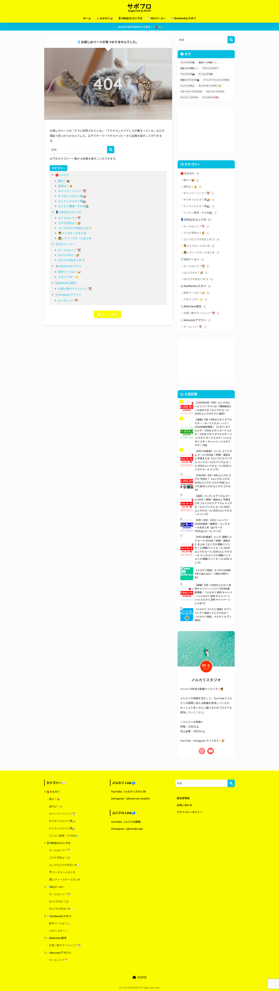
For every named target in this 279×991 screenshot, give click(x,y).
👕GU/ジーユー (156, 18)
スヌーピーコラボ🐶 (215, 91)
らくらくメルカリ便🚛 (72, 201)
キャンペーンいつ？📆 (72, 191)
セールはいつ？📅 (69, 218)
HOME (141, 977)
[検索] (110, 149)
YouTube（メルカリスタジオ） (129, 791)
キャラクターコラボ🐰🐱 (210, 85)
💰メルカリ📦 (104, 18)
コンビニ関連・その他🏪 (73, 206)
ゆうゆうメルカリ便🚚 (72, 196)
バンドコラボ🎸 (188, 85)
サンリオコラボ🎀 (210, 97)
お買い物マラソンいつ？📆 (75, 289)
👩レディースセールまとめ (74, 238)
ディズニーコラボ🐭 (189, 97)
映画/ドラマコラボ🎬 (190, 79)
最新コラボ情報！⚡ (189, 68)
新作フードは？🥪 (69, 272)
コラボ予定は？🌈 (69, 223)
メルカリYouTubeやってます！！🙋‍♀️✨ (139, 26)
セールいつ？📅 (68, 300)
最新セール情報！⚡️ (208, 62)
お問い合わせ (184, 805)
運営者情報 (183, 798)
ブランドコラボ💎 (210, 68)
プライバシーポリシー (189, 812)
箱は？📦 (64, 181)
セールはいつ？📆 (69, 250)
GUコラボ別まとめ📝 (71, 260)
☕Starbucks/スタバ (183, 18)
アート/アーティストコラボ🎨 (216, 79)
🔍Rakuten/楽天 (65, 283)
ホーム (87, 18)
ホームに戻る (109, 314)
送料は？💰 (65, 186)
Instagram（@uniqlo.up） (127, 829)
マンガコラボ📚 (188, 62)
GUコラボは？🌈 (68, 255)
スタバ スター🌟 (68, 277)
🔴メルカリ (62, 175)
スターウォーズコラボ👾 (191, 91)
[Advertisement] (206, 131)
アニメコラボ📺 (188, 74)
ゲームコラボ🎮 (206, 74)
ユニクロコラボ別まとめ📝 (75, 228)
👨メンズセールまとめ (72, 233)
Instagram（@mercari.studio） (131, 798)
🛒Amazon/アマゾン (68, 295)
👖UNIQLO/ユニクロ (130, 18)
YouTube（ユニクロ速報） (127, 822)
